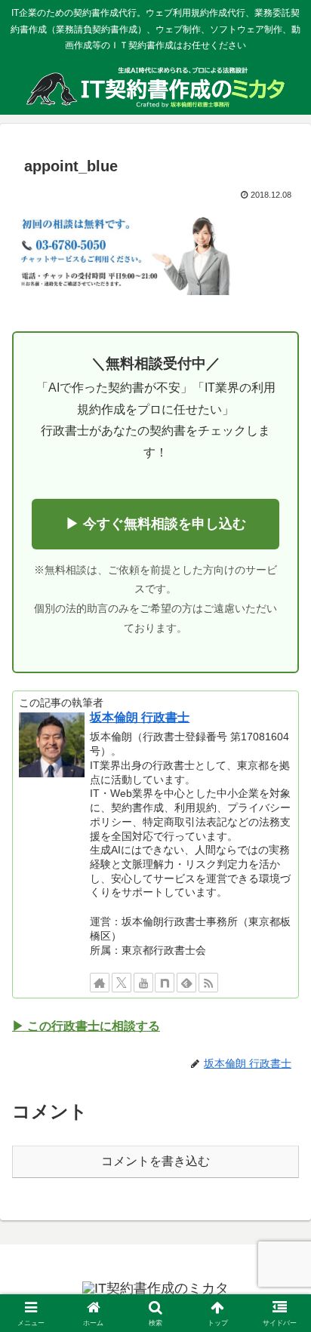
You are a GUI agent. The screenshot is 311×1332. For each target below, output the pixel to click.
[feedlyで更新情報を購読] (186, 982)
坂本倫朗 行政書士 (139, 717)
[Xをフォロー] (121, 982)
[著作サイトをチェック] (99, 982)
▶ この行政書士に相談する (86, 1026)
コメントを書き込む (155, 1161)
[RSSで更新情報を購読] (208, 982)
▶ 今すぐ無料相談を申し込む (156, 523)
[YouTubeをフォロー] (143, 982)
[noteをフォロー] (164, 982)
